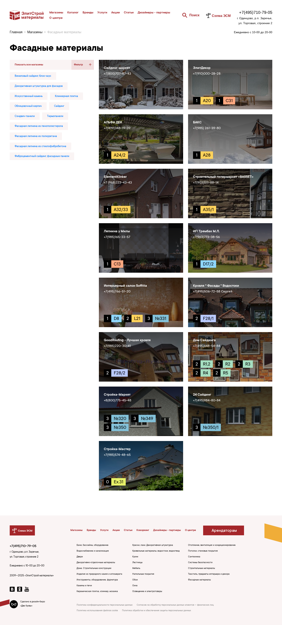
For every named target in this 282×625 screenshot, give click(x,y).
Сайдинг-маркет (117, 68)
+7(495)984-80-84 (206, 400)
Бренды (88, 12)
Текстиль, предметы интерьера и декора (209, 574)
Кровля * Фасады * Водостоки (216, 286)
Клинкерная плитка (66, 96)
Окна (134, 586)
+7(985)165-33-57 (117, 237)
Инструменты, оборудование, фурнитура (97, 580)
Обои (135, 580)
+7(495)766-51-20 (117, 292)
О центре (56, 18)
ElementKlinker (115, 177)
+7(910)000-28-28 (206, 74)
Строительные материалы (201, 568)
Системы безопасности (200, 562)
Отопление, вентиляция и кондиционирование (212, 545)
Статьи (129, 12)
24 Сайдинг (202, 395)
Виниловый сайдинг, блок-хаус (33, 76)
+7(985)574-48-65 (117, 455)
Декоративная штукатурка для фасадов (39, 86)
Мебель (136, 568)
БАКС (197, 122)
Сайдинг (59, 106)
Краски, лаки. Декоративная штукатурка (152, 545)
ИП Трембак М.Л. (206, 231)
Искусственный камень (29, 96)
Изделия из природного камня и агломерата (99, 574)
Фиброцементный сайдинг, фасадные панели (42, 156)
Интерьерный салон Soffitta (125, 286)
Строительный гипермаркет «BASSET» (223, 177)
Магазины (56, 12)
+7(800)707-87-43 (117, 74)
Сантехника (194, 557)
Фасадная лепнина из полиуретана (36, 136)
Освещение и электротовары (147, 591)
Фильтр (78, 64)
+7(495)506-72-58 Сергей (212, 292)
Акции (115, 12)
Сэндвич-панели (25, 116)
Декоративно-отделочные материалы (96, 562)
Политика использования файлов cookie (97, 611)
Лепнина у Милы (117, 231)
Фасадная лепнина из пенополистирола (39, 126)
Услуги (102, 12)
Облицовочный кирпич (28, 106)
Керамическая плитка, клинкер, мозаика (97, 591)
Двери (80, 557)
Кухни (135, 557)
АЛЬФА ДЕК (113, 122)
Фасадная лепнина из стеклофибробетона (40, 146)
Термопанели (55, 116)
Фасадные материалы (199, 580)
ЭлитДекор (202, 68)
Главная (16, 32)
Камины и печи (84, 586)
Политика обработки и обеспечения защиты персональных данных (156, 611)
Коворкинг (142, 530)
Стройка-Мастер (117, 449)
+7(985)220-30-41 (117, 346)
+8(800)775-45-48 (117, 400)
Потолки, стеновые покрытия (203, 551)
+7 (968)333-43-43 (118, 183)
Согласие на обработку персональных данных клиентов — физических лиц (175, 605)
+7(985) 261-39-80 (207, 128)
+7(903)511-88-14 (206, 183)
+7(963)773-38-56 (206, 237)
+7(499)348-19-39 (117, 128)
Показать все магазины (29, 64)
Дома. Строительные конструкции (94, 568)
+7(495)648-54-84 (206, 346)
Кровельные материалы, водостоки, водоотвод (156, 551)
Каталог (72, 12)
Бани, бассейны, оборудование (92, 545)
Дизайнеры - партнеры (154, 12)
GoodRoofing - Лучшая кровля (127, 340)
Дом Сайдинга (204, 340)
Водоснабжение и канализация (93, 551)
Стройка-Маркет (117, 395)
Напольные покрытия (143, 574)
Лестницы (137, 562)
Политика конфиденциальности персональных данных (105, 605)
